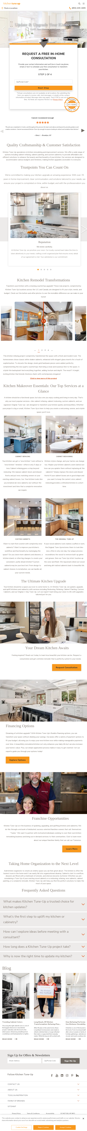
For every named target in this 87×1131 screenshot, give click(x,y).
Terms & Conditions (33, 1113)
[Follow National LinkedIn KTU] (62, 1075)
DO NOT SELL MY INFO (67, 1113)
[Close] (83, 1118)
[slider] (43, 29)
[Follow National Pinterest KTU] (72, 1075)
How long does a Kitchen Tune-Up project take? (36, 947)
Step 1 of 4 (45, 74)
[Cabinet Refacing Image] (22, 434)
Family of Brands (16, 1101)
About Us (12, 1090)
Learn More (71, 849)
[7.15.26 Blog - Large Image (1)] (47, 996)
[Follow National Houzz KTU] (77, 1075)
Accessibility (50, 1113)
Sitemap (12, 1106)
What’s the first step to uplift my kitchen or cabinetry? (33, 919)
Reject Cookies (43, 1127)
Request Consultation (66, 667)
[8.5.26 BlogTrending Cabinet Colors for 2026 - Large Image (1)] (15, 996)
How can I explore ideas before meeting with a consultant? (36, 934)
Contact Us (14, 1084)
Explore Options (18, 760)
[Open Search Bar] (79, 4)
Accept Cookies (65, 1127)
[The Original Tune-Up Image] (64, 517)
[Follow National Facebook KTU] (52, 1075)
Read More (10, 1039)
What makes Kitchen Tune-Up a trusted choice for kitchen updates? (38, 904)
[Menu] (83, 3)
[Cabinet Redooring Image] (64, 434)
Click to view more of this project (43, 378)
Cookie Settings (21, 1127)
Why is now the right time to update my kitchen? (37, 956)
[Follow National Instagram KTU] (67, 1075)
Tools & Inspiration (18, 1095)
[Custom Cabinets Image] (22, 517)
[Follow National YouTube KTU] (57, 1075)
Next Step (43, 88)
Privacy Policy (58, 99)
